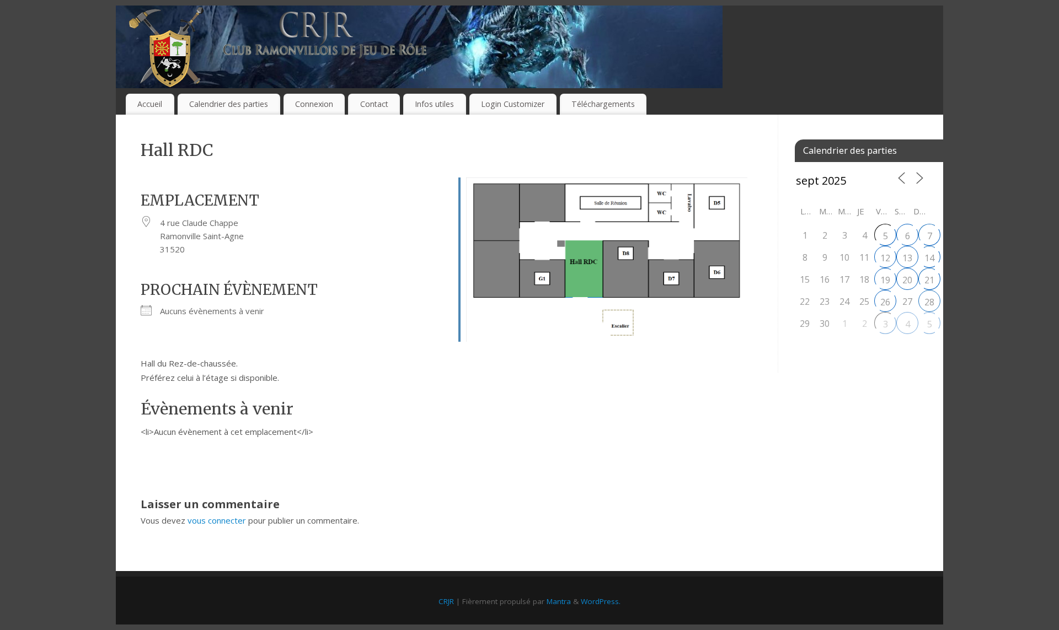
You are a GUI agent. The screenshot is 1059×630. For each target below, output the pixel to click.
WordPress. (601, 601)
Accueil (149, 104)
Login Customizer (512, 104)
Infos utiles (434, 104)
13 (907, 258)
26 (885, 302)
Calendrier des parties (228, 104)
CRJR (446, 601)
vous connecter (217, 520)
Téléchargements (603, 104)
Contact (374, 104)
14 (929, 258)
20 (907, 280)
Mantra (559, 601)
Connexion (314, 104)
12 (885, 258)
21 (929, 280)
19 (885, 280)
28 (929, 302)
